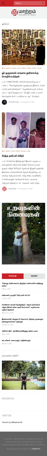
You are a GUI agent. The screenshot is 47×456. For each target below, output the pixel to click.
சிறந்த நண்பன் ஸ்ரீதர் (13, 155)
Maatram (12, 189)
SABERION (36, 449)
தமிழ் (28, 151)
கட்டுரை (13, 68)
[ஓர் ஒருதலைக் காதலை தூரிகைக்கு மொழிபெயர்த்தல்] (23, 47)
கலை (18, 68)
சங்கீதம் (28, 68)
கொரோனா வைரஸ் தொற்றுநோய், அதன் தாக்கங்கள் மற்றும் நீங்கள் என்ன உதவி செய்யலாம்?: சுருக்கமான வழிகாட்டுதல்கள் (21, 307)
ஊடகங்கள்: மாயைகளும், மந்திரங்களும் (16, 340)
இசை (3, 68)
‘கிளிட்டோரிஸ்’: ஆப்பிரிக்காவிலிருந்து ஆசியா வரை (20, 331)
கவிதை (23, 68)
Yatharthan (14, 102)
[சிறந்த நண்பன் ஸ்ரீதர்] (23, 130)
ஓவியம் (8, 68)
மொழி (39, 68)
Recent (34, 276)
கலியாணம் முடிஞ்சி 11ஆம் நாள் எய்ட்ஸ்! (16, 295)
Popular (13, 276)
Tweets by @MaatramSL (12, 422)
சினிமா (34, 68)
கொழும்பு (23, 151)
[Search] (42, 3)
